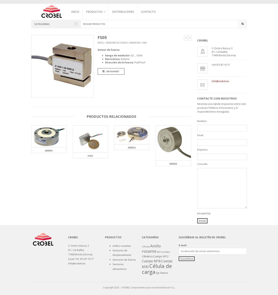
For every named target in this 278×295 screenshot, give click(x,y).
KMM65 (49, 150)
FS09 (90, 156)
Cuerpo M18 (151, 261)
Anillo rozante (151, 248)
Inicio (75, 11)
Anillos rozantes (122, 246)
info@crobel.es (220, 81)
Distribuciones (123, 11)
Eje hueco (162, 273)
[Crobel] (51, 11)
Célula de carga (157, 268)
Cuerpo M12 (161, 256)
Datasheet (112, 71)
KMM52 (132, 147)
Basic (167, 252)
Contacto (148, 11)
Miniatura (135, 42)
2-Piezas (146, 246)
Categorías (42, 24)
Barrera (161, 252)
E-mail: (183, 245)
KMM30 (173, 163)
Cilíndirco (147, 256)
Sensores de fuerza (97, 31)
